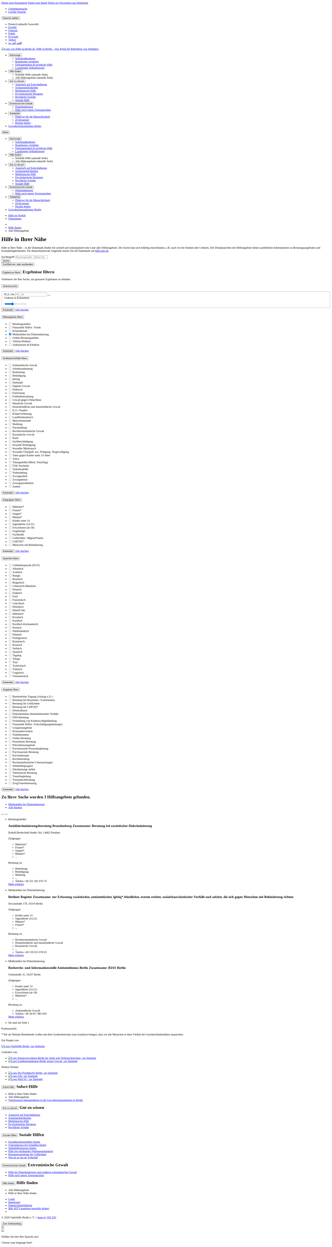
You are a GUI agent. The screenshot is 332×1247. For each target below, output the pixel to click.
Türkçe (12, 39)
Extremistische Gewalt (21, 103)
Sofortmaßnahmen (25, 58)
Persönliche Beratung (24, 741)
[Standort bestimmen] (49, 295)
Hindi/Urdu (18, 610)
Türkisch (17, 669)
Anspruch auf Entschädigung (31, 84)
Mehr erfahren (16, 884)
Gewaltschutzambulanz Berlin (24, 126)
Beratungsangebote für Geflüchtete (27, 1154)
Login (11, 1199)
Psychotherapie (20, 755)
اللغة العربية (15, 43)
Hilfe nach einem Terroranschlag (33, 109)
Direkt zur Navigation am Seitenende (68, 2)
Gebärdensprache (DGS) (26, 565)
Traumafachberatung (23, 779)
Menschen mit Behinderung (27, 544)
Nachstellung (19, 427)
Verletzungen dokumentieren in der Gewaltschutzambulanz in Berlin (45, 1100)
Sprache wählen (11, 18)
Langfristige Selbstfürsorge (30, 67)
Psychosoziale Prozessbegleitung (30, 748)
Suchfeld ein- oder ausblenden (18, 264)
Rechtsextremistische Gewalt (28, 431)
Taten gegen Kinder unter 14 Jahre (31, 455)
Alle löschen (22, 309)
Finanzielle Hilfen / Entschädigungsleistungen (37, 724)
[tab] (2, 814)
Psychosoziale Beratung (25, 752)
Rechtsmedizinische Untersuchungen (32, 762)
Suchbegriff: (8, 256)
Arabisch (17, 572)
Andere (16, 486)
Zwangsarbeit (19, 476)
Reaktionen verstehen (27, 61)
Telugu (16, 658)
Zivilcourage (22, 119)
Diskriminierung (24, 106)
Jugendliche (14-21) (23, 524)
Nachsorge (15, 55)
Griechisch (18, 603)
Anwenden (8, 310)
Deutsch (16, 589)
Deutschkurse (19, 710)
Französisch (18, 599)
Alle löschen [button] (15, 807)
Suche (6, 260)
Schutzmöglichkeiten (26, 87)
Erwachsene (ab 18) (23, 527)
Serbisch (17, 648)
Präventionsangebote (23, 745)
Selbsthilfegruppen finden (22, 1148)
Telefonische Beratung (24, 772)
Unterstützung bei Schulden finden (27, 1145)
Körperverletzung (22, 413)
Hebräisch (18, 606)
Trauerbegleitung (21, 776)
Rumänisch (18, 641)
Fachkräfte (18, 534)
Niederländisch (20, 631)
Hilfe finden (15, 71)
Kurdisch (17, 620)
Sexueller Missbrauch (24, 448)
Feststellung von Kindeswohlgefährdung (34, 720)
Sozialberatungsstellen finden (24, 1141)
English (12, 27)
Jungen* (17, 513)
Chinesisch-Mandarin (24, 586)
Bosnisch (17, 579)
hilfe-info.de (101, 250)
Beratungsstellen (21, 323)
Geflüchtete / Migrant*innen (27, 538)
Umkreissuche (10, 286)
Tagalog (16, 655)
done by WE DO (47, 1217)
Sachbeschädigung (22, 441)
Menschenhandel (21, 420)
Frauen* (16, 510)
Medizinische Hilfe (25, 90)
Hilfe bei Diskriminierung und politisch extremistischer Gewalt (42, 1172)
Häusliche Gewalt (22, 403)
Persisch (16, 627)
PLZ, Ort (9, 294)
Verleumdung (19, 472)
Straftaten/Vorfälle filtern (15, 358)
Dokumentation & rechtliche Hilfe (33, 64)
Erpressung (18, 392)
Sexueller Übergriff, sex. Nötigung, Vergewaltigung (40, 451)
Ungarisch (18, 672)
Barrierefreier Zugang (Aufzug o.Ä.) (32, 696)
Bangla (16, 575)
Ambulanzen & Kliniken (25, 344)
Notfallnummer (20, 734)
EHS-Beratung (20, 717)
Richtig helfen (23, 122)
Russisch (17, 644)
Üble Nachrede (20, 465)
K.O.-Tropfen (19, 410)
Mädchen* (18, 506)
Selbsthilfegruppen (22, 765)
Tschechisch (19, 665)
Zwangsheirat (19, 479)
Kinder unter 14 (21, 520)
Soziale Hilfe (22, 100)
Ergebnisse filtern (11, 272)
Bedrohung (18, 372)
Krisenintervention (22, 731)
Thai (14, 662)
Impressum (14, 1202)
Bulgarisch (18, 582)
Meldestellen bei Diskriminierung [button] (26, 804)
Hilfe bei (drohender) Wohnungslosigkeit (30, 1151)
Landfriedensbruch (22, 417)
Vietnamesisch (20, 676)
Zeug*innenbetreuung (24, 783)
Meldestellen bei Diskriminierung (30, 334)
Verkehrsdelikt (20, 469)
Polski (11, 33)
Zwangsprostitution (23, 483)
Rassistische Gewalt (23, 434)
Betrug (16, 379)
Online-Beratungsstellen (25, 337)
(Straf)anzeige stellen (23, 769)
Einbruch (17, 389)
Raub (15, 438)
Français (12, 30)
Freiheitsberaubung (22, 396)
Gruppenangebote (22, 727)
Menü (5, 132)
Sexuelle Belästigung (23, 444)
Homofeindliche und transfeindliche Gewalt (36, 406)
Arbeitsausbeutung (22, 368)
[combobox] (32, 257)
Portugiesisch (19, 637)
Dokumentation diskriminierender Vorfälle (35, 713)
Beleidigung (19, 375)
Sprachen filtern (11, 558)
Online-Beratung (21, 738)
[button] (166, 1236)
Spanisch (17, 651)
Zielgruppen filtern (12, 500)
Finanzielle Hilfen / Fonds (26, 327)
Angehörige (18, 531)
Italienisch (18, 613)
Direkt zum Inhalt (37, 2)
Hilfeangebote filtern (13, 317)
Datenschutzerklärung (20, 1205)
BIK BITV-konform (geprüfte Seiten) (28, 1208)
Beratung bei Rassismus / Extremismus (33, 700)
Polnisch (17, 634)
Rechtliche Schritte (25, 96)
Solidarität (15, 113)
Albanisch (17, 568)
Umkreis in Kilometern (16, 297)
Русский (13, 36)
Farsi (15, 596)
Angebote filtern (11, 689)
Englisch (17, 592)
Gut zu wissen (17, 81)
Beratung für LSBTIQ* (25, 706)
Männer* (17, 517)
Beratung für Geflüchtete (26, 703)
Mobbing (17, 424)
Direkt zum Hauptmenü (14, 2)
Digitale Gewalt (21, 386)
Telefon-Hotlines (21, 341)
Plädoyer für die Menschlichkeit (32, 116)
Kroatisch (17, 617)
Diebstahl (17, 382)
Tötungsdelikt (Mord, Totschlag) (30, 462)
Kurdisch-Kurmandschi (25, 624)
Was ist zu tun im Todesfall (23, 1157)
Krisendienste (19, 330)
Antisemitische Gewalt (24, 365)
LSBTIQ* (18, 541)
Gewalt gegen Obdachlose (26, 399)
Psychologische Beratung (29, 93)
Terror (15, 458)
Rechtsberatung (20, 758)
